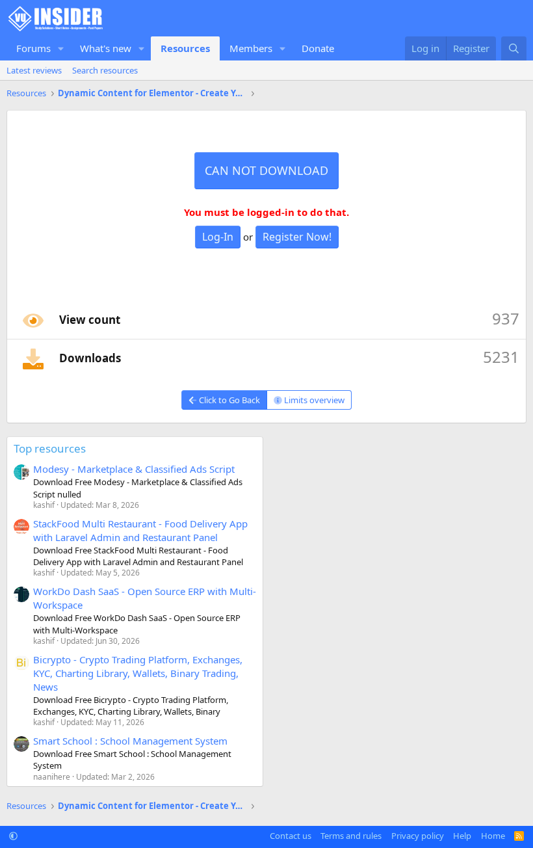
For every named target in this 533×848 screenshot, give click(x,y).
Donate (318, 48)
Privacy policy (417, 835)
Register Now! (297, 237)
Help (462, 835)
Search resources (105, 70)
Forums (33, 48)
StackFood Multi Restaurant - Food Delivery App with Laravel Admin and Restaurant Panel (140, 530)
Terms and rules (351, 835)
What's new (105, 48)
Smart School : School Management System (130, 740)
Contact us (290, 835)
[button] (61, 48)
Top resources (50, 448)
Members (250, 48)
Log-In (217, 237)
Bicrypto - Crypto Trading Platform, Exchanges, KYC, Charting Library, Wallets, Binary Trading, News (137, 673)
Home (493, 835)
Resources (185, 48)
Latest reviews (34, 70)
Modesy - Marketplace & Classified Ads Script (134, 468)
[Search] (513, 48)
